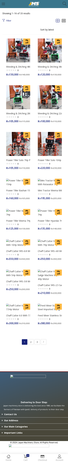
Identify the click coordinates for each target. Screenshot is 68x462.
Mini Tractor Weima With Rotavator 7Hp (50, 190)
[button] (34, 414)
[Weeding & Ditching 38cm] (50, 50)
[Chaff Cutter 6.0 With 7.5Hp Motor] (18, 307)
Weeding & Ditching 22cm (50, 113)
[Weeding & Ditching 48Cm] (18, 50)
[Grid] (58, 20)
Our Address (11, 420)
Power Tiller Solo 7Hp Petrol (18, 160)
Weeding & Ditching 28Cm (18, 113)
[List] (64, 20)
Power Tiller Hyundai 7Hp (50, 220)
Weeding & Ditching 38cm (50, 66)
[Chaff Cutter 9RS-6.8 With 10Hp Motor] (18, 242)
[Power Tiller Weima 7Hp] (18, 212)
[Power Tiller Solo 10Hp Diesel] (50, 143)
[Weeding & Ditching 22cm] (50, 96)
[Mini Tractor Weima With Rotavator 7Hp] (50, 182)
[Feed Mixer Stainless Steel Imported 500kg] (50, 307)
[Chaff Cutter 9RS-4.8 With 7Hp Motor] (50, 242)
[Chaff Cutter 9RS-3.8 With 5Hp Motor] (18, 273)
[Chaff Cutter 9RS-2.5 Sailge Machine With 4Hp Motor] (50, 275)
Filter (8, 20)
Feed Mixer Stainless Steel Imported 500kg (50, 315)
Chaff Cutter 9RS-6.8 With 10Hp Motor (18, 251)
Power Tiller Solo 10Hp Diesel (50, 160)
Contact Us (10, 414)
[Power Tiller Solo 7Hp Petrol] (18, 143)
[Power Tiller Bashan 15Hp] (18, 182)
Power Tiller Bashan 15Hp (18, 190)
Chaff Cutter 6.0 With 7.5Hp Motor (18, 315)
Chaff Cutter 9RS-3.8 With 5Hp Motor (18, 281)
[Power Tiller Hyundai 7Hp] (50, 212)
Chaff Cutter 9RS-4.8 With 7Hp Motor (50, 251)
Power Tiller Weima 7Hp (18, 220)
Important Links (13, 432)
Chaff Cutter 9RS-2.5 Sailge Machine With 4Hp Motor (50, 285)
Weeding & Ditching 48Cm (18, 66)
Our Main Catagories (16, 426)
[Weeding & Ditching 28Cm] (18, 96)
